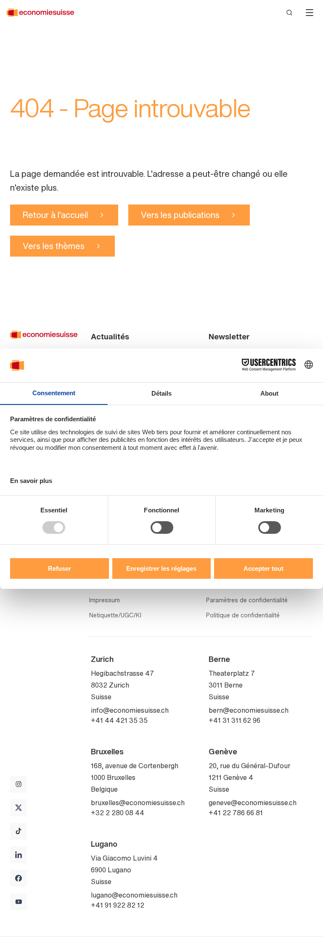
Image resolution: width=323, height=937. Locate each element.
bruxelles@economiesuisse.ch (138, 803)
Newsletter (229, 336)
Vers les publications (180, 215)
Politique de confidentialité (243, 615)
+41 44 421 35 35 (119, 720)
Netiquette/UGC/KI (115, 615)
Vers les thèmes (54, 246)
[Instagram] (18, 784)
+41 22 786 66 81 (236, 813)
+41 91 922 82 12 (117, 905)
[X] (18, 807)
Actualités (110, 336)
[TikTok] (18, 831)
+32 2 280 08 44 (117, 813)
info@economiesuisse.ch (130, 710)
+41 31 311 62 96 (234, 720)
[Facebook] (18, 878)
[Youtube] (18, 901)
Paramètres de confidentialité (247, 600)
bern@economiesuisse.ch (249, 710)
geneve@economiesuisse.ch (253, 803)
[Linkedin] (18, 854)
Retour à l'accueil (55, 215)
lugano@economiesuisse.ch (134, 895)
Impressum (104, 600)
